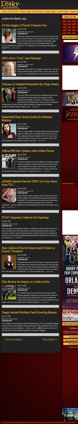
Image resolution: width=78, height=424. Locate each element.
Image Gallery (51, 11)
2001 (69, 33)
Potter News (13, 11)
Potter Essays (37, 11)
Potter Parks (63, 11)
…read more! (14, 48)
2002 (64, 33)
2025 (69, 21)
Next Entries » (50, 339)
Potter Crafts (25, 11)
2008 (64, 30)
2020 (64, 24)
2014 (64, 27)
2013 (69, 27)
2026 (64, 21)
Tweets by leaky (67, 183)
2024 (73, 21)
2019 (69, 24)
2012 (73, 27)
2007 (69, 30)
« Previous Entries (13, 339)
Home (4, 11)
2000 (73, 33)
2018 (73, 24)
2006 (73, 30)
